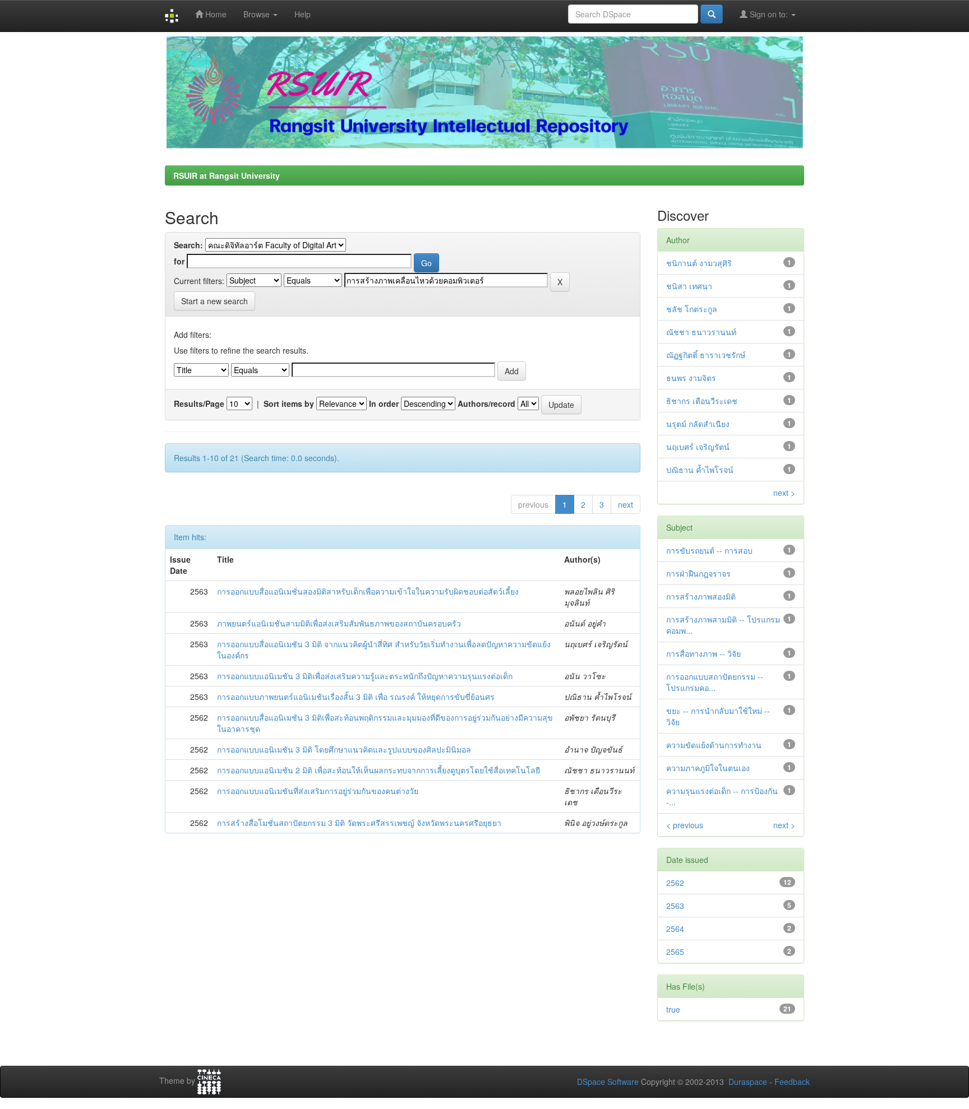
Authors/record (486, 403)
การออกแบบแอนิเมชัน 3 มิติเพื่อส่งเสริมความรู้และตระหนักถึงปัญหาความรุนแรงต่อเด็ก (365, 675)
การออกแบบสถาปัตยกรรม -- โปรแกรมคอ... (714, 682)
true (673, 1009)
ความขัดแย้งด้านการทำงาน (714, 744)
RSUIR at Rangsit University (226, 175)
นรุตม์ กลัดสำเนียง (698, 423)
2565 (675, 951)
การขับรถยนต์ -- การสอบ (709, 550)
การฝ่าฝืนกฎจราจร (698, 573)
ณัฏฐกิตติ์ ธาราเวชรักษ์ (705, 354)
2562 (675, 882)
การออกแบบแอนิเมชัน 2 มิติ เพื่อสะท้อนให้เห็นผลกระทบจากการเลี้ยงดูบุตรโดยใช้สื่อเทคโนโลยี (378, 770)
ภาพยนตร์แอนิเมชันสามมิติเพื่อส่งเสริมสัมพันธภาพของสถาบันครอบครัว (339, 623)
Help (302, 14)
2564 (675, 928)
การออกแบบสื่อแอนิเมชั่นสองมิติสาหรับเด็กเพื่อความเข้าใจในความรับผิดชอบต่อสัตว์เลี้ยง (368, 591)
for (179, 261)
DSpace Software (608, 1081)
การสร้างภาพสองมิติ (701, 596)
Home (215, 14)
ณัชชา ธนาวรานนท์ (701, 331)
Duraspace (747, 1081)
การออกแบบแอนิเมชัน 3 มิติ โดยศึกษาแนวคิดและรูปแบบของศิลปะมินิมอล (344, 749)
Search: (188, 244)
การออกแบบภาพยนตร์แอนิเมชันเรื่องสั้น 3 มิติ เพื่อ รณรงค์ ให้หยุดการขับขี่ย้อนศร (356, 696)
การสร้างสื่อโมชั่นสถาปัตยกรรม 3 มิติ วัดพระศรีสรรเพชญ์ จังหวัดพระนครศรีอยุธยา (359, 822)
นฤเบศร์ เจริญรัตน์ (698, 446)
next (625, 504)
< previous (684, 824)
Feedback (792, 1081)
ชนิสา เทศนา (689, 285)
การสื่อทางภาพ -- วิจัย (703, 653)
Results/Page (199, 403)
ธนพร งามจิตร (691, 377)
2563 (675, 905)
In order (384, 403)
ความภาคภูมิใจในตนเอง (708, 767)
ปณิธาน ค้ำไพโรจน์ (699, 469)
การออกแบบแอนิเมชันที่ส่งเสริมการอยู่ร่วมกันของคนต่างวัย (317, 790)
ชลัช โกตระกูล (691, 308)
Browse (257, 14)
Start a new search (214, 301)
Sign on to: (768, 14)
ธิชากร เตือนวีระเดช (701, 400)
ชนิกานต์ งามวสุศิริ (699, 262)
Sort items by (289, 403)
